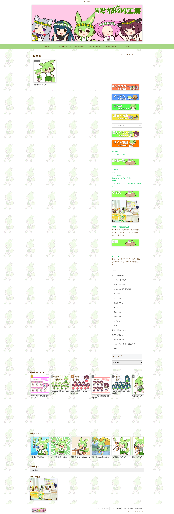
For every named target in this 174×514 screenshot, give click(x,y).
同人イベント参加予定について (124, 344)
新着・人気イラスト (119, 330)
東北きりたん (118, 303)
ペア (115, 326)
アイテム (117, 321)
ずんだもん (118, 298)
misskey (114, 181)
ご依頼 (114, 348)
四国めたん (118, 316)
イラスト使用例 (119, 284)
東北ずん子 (118, 307)
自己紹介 (115, 151)
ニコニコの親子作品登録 (122, 289)
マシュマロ (115, 256)
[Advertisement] (127, 68)
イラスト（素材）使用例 (135, 508)
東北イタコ (118, 312)
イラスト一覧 (116, 294)
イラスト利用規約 (118, 275)
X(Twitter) (115, 170)
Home (114, 271)
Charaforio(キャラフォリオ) (121, 178)
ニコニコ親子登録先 (119, 154)
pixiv (113, 172)
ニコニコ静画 (116, 175)
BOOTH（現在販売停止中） (121, 227)
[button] (140, 125)
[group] (40, 388)
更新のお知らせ (117, 335)
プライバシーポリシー (102, 508)
